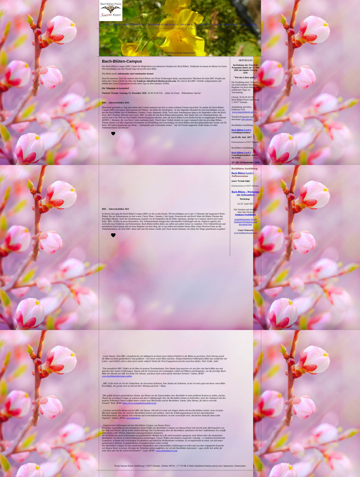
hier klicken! (247, 119)
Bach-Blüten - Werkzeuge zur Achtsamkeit (245, 193)
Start (106, 24)
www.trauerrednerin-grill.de (244, 112)
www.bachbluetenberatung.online (117, 376)
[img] (180, 28)
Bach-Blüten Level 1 (241, 130)
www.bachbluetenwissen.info (245, 233)
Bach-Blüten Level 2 (242, 173)
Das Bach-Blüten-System (128, 24)
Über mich (186, 24)
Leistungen (202, 24)
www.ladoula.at (133, 418)
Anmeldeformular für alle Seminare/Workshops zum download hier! (245, 222)
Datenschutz (248, 24)
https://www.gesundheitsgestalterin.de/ (139, 403)
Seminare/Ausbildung (162, 24)
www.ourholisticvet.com (166, 450)
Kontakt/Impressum (225, 24)
